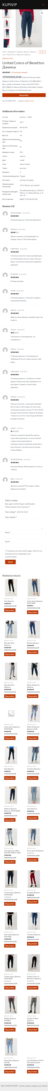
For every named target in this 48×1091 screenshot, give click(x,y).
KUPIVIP (9, 4)
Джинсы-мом (7, 58)
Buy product (24, 95)
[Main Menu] (43, 4)
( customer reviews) (19, 72)
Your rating (10, 512)
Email (7, 542)
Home (4, 52)
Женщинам (11, 52)
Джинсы (26, 52)
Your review (11, 517)
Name (7, 532)
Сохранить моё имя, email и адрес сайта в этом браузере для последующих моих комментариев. (23, 554)
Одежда (19, 52)
